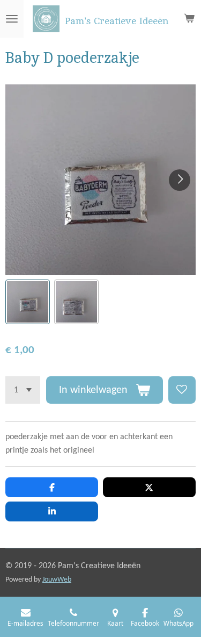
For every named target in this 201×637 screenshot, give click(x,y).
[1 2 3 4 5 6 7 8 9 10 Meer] (22, 390)
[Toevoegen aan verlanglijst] (182, 390)
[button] (27, 302)
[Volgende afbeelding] (179, 180)
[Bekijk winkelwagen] (189, 19)
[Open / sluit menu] (12, 19)
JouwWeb (56, 579)
